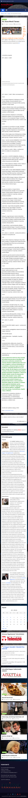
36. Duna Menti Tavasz (8, 410)
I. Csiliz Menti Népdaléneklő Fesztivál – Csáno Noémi (13, 651)
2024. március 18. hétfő (8, 757)
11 (10, 619)
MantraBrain (23, 796)
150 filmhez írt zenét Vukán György (10, 658)
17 (7, 622)
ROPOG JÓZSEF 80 (7, 736)
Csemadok (8, 582)
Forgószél (4, 19)
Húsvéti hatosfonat (7, 697)
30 (3, 626)
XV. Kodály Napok (21, 421)
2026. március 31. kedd (7, 699)
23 (3, 624)
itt (19, 43)
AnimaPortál (7, 5)
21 (20, 622)
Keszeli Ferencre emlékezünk (8, 654)
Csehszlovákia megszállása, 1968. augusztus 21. (12, 662)
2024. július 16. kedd (7, 718)
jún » (6, 628)
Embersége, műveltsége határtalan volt (13, 716)
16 (3, 622)
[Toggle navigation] (6, 10)
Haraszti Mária (18, 24)
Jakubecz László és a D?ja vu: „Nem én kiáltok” (13, 417)
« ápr (3, 628)
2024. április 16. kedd (7, 738)
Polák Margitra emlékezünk (9, 755)
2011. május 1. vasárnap (8, 24)
